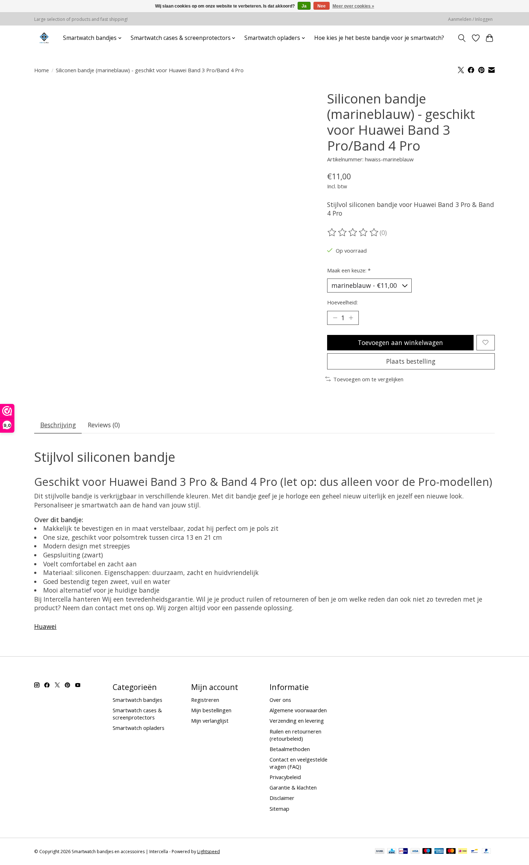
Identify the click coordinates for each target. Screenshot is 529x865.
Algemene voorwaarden (298, 710)
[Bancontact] (474, 851)
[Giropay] (403, 851)
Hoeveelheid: (342, 302)
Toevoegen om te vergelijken (368, 379)
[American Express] (439, 851)
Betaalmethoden (290, 749)
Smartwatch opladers (138, 727)
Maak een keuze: (349, 270)
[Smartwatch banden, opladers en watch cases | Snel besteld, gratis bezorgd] (44, 38)
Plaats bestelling (410, 361)
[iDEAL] (462, 851)
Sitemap (279, 808)
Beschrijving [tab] (58, 424)
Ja (304, 6)
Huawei (45, 626)
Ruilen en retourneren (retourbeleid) (295, 735)
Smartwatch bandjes (137, 699)
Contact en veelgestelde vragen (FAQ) (298, 763)
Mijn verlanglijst (210, 720)
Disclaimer (282, 797)
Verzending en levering (297, 720)
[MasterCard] (451, 851)
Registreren (205, 699)
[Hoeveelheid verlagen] (335, 318)
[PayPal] (486, 851)
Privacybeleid (285, 777)
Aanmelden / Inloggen (470, 19)
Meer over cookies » (353, 6)
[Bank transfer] (379, 851)
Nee (321, 6)
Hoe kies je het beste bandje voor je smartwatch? (379, 38)
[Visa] (415, 851)
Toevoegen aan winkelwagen (400, 342)
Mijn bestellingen (211, 710)
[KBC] (391, 851)
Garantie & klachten (293, 787)
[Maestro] (427, 851)
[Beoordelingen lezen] (353, 232)
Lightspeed (208, 851)
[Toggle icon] (462, 38)
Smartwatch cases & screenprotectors (137, 714)
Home (41, 70)
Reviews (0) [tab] (104, 424)
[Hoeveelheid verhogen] (351, 318)
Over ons (280, 699)
